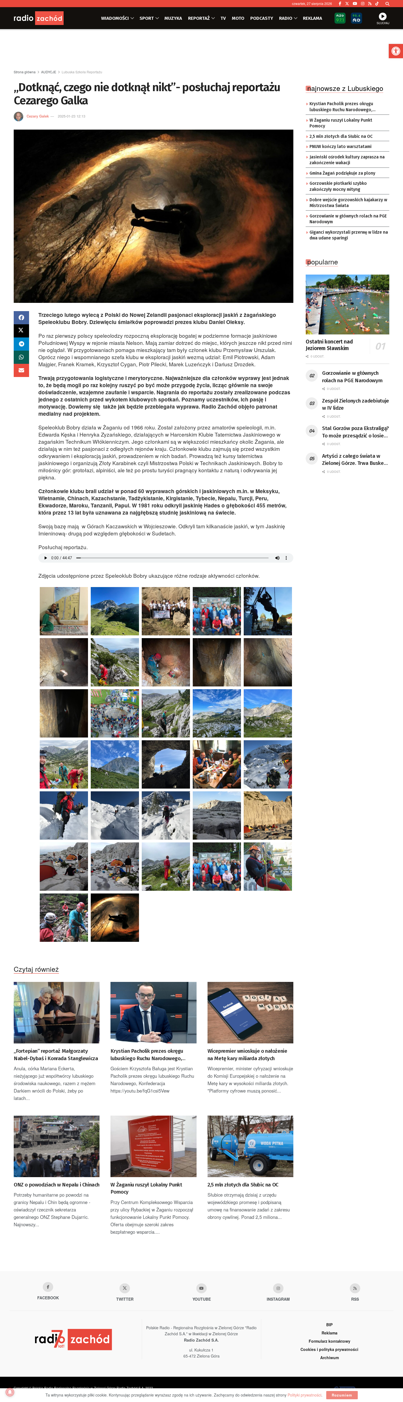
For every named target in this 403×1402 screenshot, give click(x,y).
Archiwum (329, 1357)
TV (223, 18)
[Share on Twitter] (21, 330)
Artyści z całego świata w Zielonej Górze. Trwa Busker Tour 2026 (353, 460)
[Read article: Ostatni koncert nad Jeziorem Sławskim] (347, 304)
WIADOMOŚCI (115, 18)
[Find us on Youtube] (201, 1288)
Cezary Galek (38, 116)
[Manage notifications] (9, 1392)
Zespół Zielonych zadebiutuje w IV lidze (355, 404)
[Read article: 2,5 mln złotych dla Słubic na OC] (250, 1146)
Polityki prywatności (304, 1395)
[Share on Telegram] (21, 344)
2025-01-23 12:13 (71, 116)
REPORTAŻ (199, 18)
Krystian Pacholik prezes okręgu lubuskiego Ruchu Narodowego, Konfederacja (146, 1055)
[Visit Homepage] (47, 18)
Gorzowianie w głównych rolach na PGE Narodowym (348, 219)
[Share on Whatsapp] (21, 357)
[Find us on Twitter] (347, 3)
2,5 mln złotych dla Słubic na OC (243, 1185)
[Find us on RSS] (369, 3)
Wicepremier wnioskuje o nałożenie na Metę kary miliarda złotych (247, 1055)
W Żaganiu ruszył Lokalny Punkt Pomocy (146, 1188)
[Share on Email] (21, 370)
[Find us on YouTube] (355, 3)
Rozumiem (342, 1395)
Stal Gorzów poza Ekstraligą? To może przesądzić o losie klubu (355, 432)
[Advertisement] (201, 49)
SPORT (147, 18)
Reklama (329, 1333)
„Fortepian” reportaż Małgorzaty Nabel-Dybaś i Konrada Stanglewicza (56, 1055)
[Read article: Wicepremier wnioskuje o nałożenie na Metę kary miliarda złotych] (250, 1012)
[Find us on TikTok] (377, 3)
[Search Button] (387, 3)
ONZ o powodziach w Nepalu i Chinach (57, 1185)
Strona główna (25, 71)
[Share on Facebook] (21, 317)
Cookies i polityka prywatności (329, 1349)
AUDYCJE (48, 71)
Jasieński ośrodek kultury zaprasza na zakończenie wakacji (347, 160)
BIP (329, 1324)
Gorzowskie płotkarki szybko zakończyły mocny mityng (338, 186)
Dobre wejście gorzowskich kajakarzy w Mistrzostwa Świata (348, 202)
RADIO (285, 18)
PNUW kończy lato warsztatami (340, 146)
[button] (396, 51)
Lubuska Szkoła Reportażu (82, 71)
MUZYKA (173, 18)
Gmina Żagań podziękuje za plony (342, 173)
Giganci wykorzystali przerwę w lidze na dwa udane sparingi (349, 235)
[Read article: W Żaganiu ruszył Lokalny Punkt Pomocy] (153, 1146)
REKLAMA (312, 18)
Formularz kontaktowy (329, 1341)
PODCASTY (261, 18)
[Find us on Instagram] (362, 3)
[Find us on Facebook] (340, 3)
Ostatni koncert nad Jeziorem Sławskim (329, 345)
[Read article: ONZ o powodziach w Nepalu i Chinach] (57, 1146)
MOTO (238, 18)
